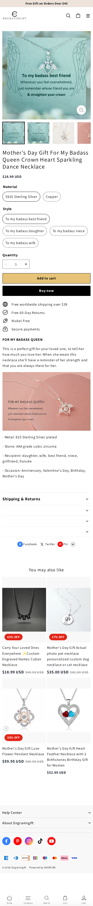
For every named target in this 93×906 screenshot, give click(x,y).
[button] (88, 15)
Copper (52, 196)
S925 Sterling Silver (21, 196)
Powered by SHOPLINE (42, 867)
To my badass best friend (26, 219)
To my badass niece (69, 231)
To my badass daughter (24, 231)
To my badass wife (20, 242)
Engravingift (19, 867)
